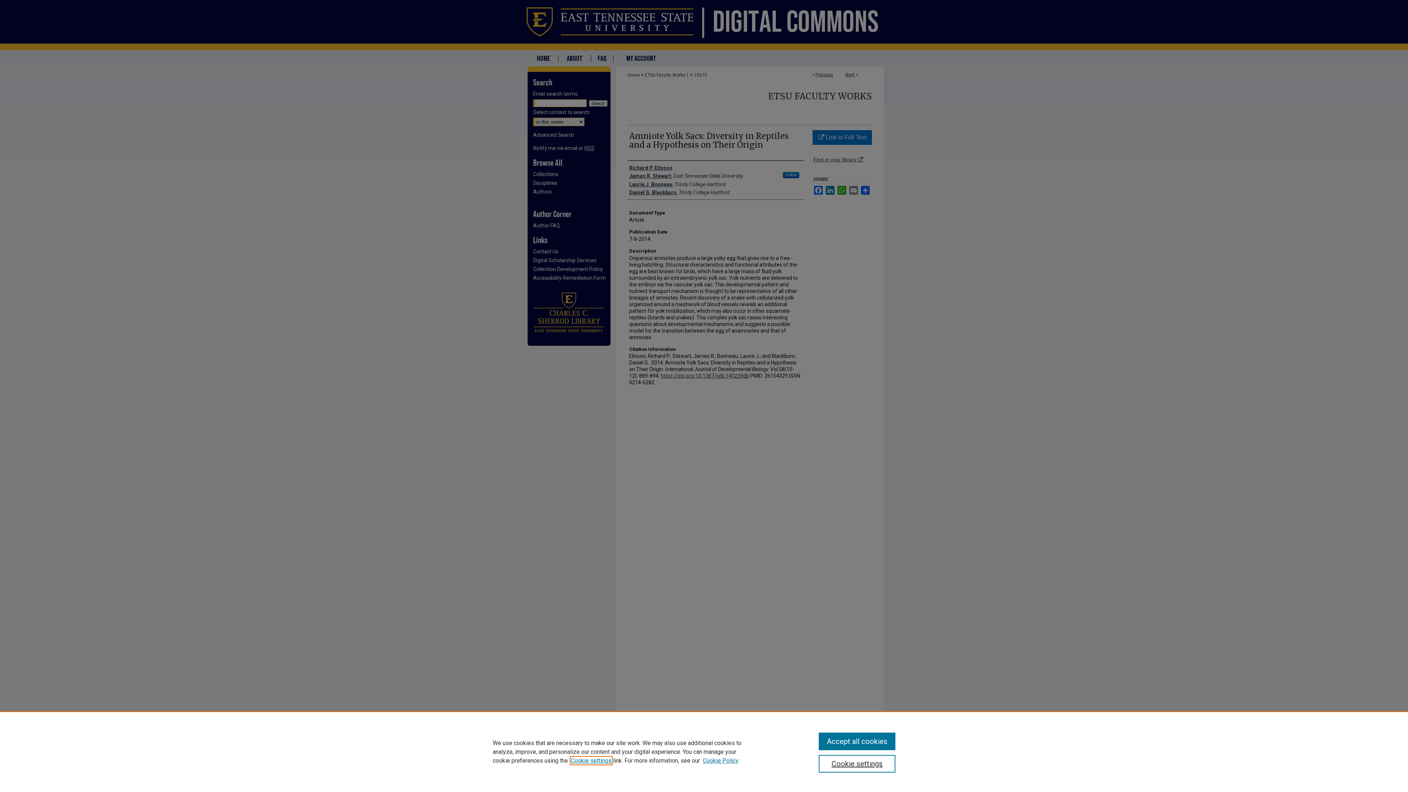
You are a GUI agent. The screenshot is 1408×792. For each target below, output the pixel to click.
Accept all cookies (857, 741)
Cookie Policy (720, 760)
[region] (704, 751)
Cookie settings (591, 760)
